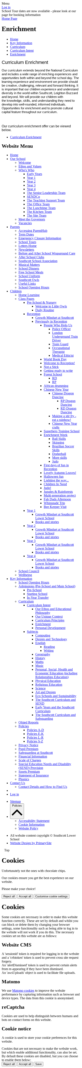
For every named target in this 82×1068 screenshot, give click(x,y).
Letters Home (28, 246)
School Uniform (29, 276)
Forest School (53, 374)
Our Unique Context (49, 616)
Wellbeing (25, 575)
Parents (15, 227)
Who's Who (26, 170)
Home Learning (29, 295)
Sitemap (15, 801)
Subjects (32, 631)
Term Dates (26, 234)
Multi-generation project (60, 495)
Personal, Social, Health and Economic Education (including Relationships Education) (56, 673)
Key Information (21, 43)
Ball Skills (59, 438)
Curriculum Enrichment (25, 137)
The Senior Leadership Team (46, 193)
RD (54, 378)
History (40, 658)
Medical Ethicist (63, 355)
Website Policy (28, 828)
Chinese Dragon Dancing (63, 395)
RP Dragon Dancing (68, 402)
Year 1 (31, 177)
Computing (42, 635)
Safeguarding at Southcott (36, 752)
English (40, 643)
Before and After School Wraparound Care (47, 253)
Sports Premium (29, 771)
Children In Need (55, 484)
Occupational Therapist (61, 349)
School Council (29, 571)
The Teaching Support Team (46, 200)
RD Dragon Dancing (68, 410)
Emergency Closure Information (40, 238)
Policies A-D (35, 730)
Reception (33, 314)
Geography (42, 654)
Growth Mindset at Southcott (54, 317)
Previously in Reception (51, 321)
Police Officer (61, 329)
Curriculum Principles (49, 620)
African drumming (56, 386)
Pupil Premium (28, 749)
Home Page (9, 18)
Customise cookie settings (51, 896)
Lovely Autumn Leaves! (60, 473)
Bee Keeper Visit (55, 507)
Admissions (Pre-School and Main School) (47, 586)
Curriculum (17, 47)
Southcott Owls (29, 280)
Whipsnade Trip (54, 503)
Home (14, 39)
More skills (59, 457)
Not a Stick (51, 367)
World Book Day (55, 359)
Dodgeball (59, 454)
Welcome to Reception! (59, 363)
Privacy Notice (28, 745)
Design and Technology (51, 639)
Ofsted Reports (28, 722)
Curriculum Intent (22, 50)
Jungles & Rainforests (58, 491)
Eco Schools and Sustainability (55, 696)
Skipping (58, 442)
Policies (24, 726)
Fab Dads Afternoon (57, 499)
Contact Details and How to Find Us (43, 786)
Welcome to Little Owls (51, 306)
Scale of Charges (30, 760)
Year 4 (31, 189)
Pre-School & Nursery (42, 302)
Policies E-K (35, 734)
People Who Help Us (58, 325)
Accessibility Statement (34, 821)
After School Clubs (31, 257)
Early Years (34, 174)
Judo (55, 461)
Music (39, 665)
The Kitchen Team (39, 212)
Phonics (24, 779)
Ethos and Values (30, 166)
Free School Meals (31, 272)
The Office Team (38, 204)
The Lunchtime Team (41, 208)
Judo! (47, 488)
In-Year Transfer (38, 597)
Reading (49, 647)
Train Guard (60, 344)
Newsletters (26, 249)
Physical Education (48, 681)
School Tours (27, 242)
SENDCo (33, 196)
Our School (17, 159)
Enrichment (17, 54)
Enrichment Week (55, 435)
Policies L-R (35, 737)
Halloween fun (53, 476)
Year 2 (31, 181)
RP (54, 382)
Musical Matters (29, 264)
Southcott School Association (38, 261)
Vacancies (25, 223)
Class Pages (26, 299)
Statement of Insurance (34, 775)
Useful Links (27, 283)
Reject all (9, 896)
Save (38, 1064)
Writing (49, 650)
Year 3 (31, 185)
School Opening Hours (34, 287)
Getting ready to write (58, 370)
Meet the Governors (32, 219)
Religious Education (48, 684)
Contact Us (17, 783)
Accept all (25, 896)
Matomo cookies (23, 990)
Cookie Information (32, 824)
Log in (6, 7)
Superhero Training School (61, 431)
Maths (39, 662)
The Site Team (36, 215)
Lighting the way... (56, 480)
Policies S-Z (35, 741)
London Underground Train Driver (65, 336)
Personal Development (50, 628)
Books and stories (47, 522)
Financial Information (33, 756)
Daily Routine (44, 310)
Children (16, 291)
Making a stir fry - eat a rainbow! (64, 418)
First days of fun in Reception (56, 467)
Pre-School (34, 590)
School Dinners (29, 268)
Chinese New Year (56, 389)
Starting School (37, 594)
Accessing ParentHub (33, 230)
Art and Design (45, 692)
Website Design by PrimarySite (31, 843)
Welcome (25, 162)
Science (40, 688)
